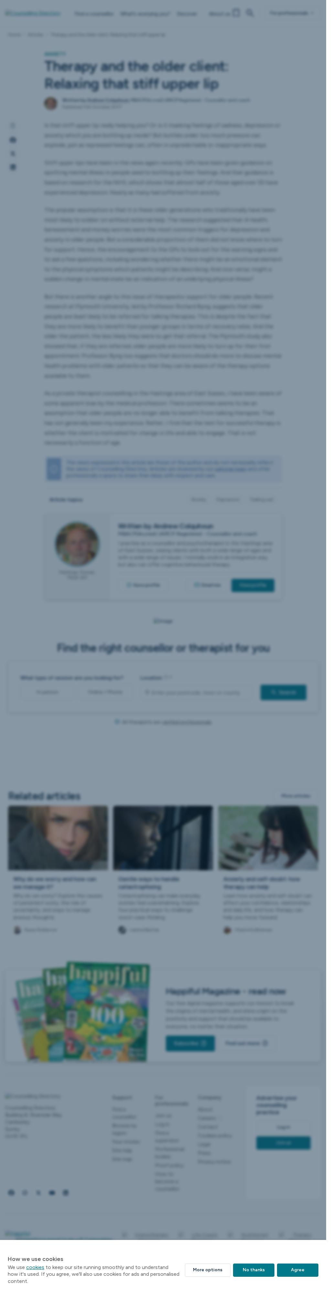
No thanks (254, 1270)
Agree (297, 1270)
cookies (35, 1267)
